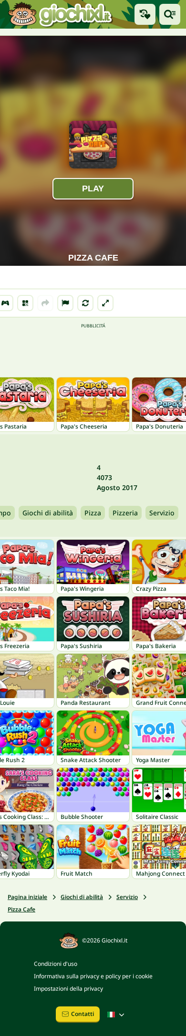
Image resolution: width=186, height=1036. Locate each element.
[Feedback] (65, 303)
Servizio (162, 512)
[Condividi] (45, 303)
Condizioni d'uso (55, 964)
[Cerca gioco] (169, 14)
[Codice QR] (25, 303)
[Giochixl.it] (60, 14)
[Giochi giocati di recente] (144, 14)
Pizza (92, 512)
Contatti (82, 1014)
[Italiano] (116, 1014)
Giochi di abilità (47, 512)
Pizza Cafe (21, 909)
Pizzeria (125, 512)
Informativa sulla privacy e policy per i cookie (93, 976)
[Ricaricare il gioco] (85, 303)
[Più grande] (105, 303)
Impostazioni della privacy (68, 988)
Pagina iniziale (27, 897)
